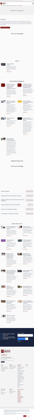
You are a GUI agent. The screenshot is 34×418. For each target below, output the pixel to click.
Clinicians (10, 390)
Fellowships (3, 390)
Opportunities (3, 389)
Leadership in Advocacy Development (21, 379)
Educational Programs (19, 365)
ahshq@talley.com (4, 354)
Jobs (1, 391)
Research (10, 364)
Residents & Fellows (12, 391)
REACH (19, 383)
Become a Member (20, 389)
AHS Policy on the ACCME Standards (20, 397)
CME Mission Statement (19, 402)
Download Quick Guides (4, 27)
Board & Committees (4, 367)
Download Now (29, 191)
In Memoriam (3, 369)
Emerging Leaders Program (20, 369)
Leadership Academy (21, 377)
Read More (8, 96)
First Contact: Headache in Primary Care (21, 371)
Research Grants (11, 368)
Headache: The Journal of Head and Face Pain (12, 367)
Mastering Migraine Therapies (20, 382)
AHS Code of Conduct (19, 395)
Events (27, 364)
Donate (19, 390)
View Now (29, 204)
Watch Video (8, 71)
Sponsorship (3, 370)
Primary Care (11, 392)
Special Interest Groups (4, 368)
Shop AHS (19, 391)
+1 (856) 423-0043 (4, 355)
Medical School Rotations (3, 393)
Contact (19, 392)
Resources (11, 389)
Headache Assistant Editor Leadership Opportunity (20, 374)
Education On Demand (21, 367)
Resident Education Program (20, 385)
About (2, 364)
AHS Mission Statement (19, 399)
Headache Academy (20, 376)
